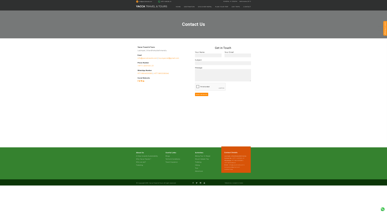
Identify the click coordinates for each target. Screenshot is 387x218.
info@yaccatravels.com (148, 58)
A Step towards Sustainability (147, 156)
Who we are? (141, 162)
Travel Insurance (171, 162)
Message (198, 68)
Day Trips (236, 6)
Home (178, 6)
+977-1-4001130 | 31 (166, 1)
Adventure (199, 171)
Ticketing (139, 165)
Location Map (228, 169)
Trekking (198, 162)
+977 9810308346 (161, 73)
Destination (189, 6)
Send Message (201, 94)
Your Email (229, 52)
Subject (198, 60)
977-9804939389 (145, 73)
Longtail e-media (237, 183)
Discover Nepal (205, 6)
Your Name (200, 52)
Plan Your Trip (221, 6)
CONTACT (247, 6)
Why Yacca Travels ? (143, 159)
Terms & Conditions (172, 159)
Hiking (197, 165)
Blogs (167, 156)
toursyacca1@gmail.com (169, 58)
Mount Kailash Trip (202, 159)
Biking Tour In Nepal (202, 156)
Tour (196, 168)
